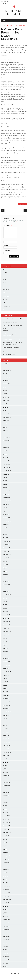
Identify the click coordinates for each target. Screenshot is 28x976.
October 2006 (6, 959)
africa (4, 269)
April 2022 (5, 430)
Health (4, 286)
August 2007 (6, 939)
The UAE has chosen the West (10, 322)
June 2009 (5, 876)
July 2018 (5, 527)
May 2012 (5, 765)
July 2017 (5, 561)
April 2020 (5, 484)
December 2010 (6, 822)
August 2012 (6, 755)
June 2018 (5, 531)
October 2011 (6, 789)
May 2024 (5, 390)
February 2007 (6, 953)
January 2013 (6, 738)
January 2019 (6, 514)
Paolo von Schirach (20, 25)
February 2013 (6, 735)
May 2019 (5, 511)
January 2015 (6, 658)
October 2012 (6, 748)
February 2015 (6, 655)
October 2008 (6, 896)
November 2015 (6, 624)
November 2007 (6, 929)
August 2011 (6, 795)
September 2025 (7, 370)
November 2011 (6, 785)
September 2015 (7, 631)
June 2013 (5, 722)
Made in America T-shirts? (9, 354)
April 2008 (5, 912)
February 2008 (6, 919)
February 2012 (6, 775)
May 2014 (5, 685)
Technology (5, 302)
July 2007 (5, 943)
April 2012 (5, 768)
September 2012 (7, 752)
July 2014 (5, 678)
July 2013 (5, 718)
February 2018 (6, 541)
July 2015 (5, 638)
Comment (8, 225)
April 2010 (5, 849)
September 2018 (7, 521)
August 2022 (6, 420)
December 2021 (6, 437)
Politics (4, 292)
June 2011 (5, 802)
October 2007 (6, 933)
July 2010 (5, 839)
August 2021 (6, 447)
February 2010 (6, 856)
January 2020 (6, 494)
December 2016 (6, 584)
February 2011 (6, 815)
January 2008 (6, 923)
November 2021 (6, 440)
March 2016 (5, 611)
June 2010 (5, 842)
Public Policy (6, 296)
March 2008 (5, 916)
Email (6, 245)
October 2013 (6, 708)
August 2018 (6, 524)
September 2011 (7, 792)
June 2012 (5, 762)
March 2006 (5, 963)
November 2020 (6, 467)
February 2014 (6, 695)
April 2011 (5, 809)
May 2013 (5, 725)
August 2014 (6, 675)
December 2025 (6, 367)
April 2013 (5, 728)
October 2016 (6, 591)
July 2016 (5, 598)
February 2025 (6, 377)
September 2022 (7, 417)
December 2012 (6, 742)
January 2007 (6, 956)
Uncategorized (6, 306)
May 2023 (5, 410)
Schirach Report (14, 12)
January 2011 (6, 819)
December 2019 (6, 497)
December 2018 (6, 517)
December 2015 (6, 621)
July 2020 (5, 477)
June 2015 (5, 641)
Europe (4, 282)
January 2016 (6, 618)
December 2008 (6, 892)
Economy (5, 272)
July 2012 (5, 758)
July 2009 (5, 872)
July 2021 (5, 450)
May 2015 (5, 645)
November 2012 (6, 745)
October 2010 (6, 829)
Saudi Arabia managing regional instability (12, 318)
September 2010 (7, 832)
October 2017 (6, 551)
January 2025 (6, 380)
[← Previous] (2, 210)
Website (7, 250)
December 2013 (6, 701)
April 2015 (5, 648)
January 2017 (6, 581)
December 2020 (6, 464)
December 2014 (6, 661)
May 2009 (5, 879)
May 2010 (5, 846)
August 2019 (6, 504)
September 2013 (7, 712)
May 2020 (5, 480)
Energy (4, 279)
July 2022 (5, 424)
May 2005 (5, 966)
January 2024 (6, 397)
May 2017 (5, 568)
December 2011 (6, 782)
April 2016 (5, 608)
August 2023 (6, 400)
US (3, 309)
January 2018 (6, 544)
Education (5, 276)
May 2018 (5, 534)
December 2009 (6, 862)
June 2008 (5, 906)
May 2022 (5, 427)
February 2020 (6, 490)
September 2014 (7, 671)
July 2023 (5, 403)
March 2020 (5, 487)
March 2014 (5, 691)
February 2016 (6, 614)
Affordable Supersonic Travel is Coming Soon (13, 339)
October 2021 (6, 444)
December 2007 (6, 926)
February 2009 (6, 886)
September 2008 (7, 899)
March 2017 (5, 574)
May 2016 (5, 604)
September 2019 (7, 501)
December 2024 (6, 383)
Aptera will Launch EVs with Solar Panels (12, 351)
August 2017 (6, 557)
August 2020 (6, 474)
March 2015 (5, 651)
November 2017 (6, 547)
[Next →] (25, 210)
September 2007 (7, 936)
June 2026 (5, 363)
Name (6, 240)
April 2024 (5, 393)
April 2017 (5, 571)
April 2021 (5, 454)
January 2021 (6, 460)
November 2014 (6, 665)
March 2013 (5, 732)
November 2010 (6, 825)
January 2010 (6, 859)
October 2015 (6, 628)
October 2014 (6, 668)
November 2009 (6, 866)
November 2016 (6, 588)
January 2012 (6, 779)
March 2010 (5, 852)
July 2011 (5, 799)
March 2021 (5, 457)
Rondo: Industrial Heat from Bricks (11, 347)
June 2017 (5, 564)
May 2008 (5, 909)
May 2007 (5, 949)
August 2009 (6, 869)
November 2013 (6, 705)
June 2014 (5, 681)
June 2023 (5, 407)
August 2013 (6, 715)
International (22, 204)
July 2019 (5, 507)
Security (5, 299)
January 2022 (6, 434)
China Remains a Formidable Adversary (12, 325)
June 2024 (5, 387)
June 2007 (5, 946)
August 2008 (6, 902)
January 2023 (6, 413)
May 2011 (5, 805)
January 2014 (6, 698)
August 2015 (6, 635)
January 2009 (6, 889)
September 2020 (7, 470)
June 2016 (5, 601)
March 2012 (5, 772)
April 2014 (5, 688)
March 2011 (5, 812)
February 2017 (6, 578)
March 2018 (5, 537)
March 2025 (5, 373)
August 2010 (6, 835)
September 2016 (7, 594)
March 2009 (5, 882)
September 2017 (7, 554)
